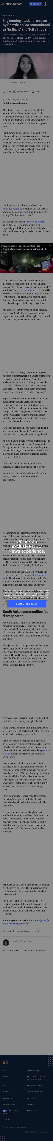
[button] (50, 532)
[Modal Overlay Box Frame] (26, 570)
